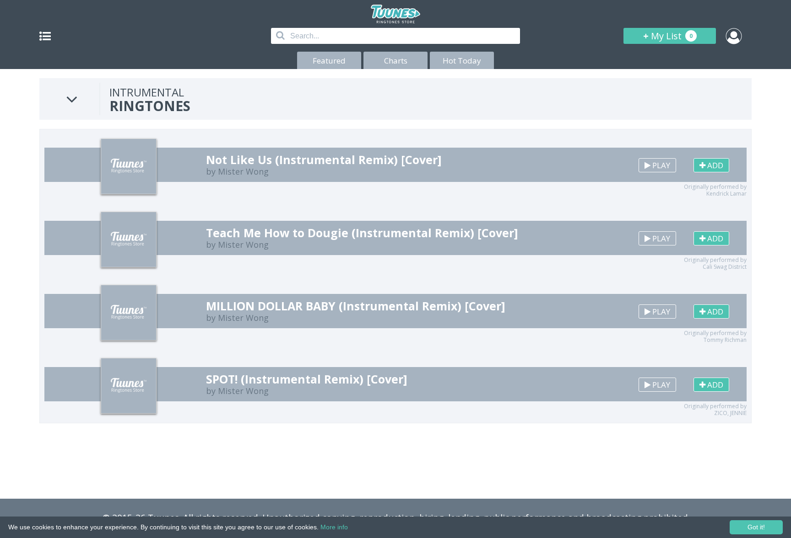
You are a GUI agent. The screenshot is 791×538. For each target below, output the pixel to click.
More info (334, 527)
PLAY (660, 165)
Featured (329, 60)
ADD (714, 165)
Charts (395, 60)
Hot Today (462, 60)
